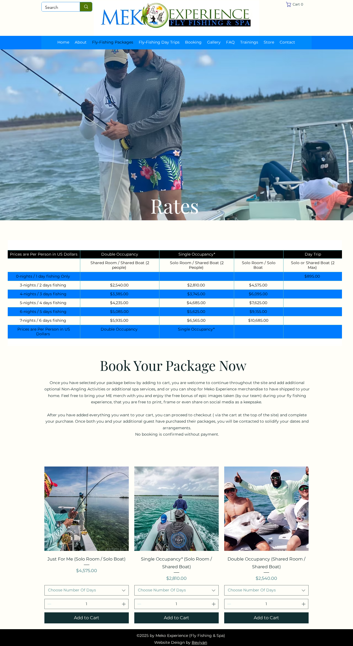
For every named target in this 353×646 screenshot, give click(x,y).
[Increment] (124, 604)
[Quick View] (86, 509)
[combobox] (86, 590)
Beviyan (199, 642)
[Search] (86, 6)
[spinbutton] (86, 604)
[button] (297, 4)
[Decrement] (48, 604)
